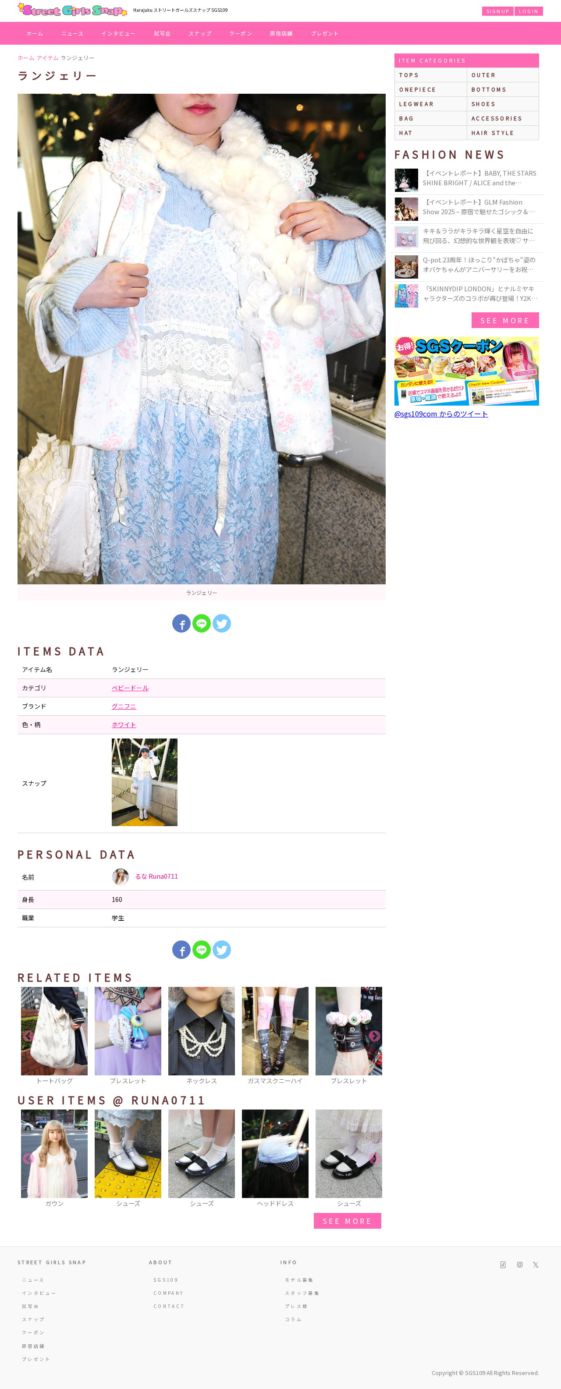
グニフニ (124, 706)
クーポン (240, 33)
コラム (293, 1319)
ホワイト (124, 724)
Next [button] (374, 1036)
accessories (497, 118)
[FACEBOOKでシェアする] (181, 623)
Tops (409, 74)
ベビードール (130, 687)
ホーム (35, 33)
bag (407, 118)
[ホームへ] (72, 10)
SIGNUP (497, 10)
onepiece (418, 89)
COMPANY (168, 1293)
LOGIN (529, 10)
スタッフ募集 (302, 1293)
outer (484, 74)
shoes (484, 103)
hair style (493, 132)
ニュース (72, 33)
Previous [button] (28, 1036)
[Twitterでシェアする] (222, 623)
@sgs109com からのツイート (441, 413)
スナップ (200, 33)
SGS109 (166, 1279)
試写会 (162, 33)
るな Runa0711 (156, 876)
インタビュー (118, 33)
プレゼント (325, 33)
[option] (202, 347)
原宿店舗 (281, 33)
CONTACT (169, 1306)
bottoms (489, 89)
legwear (416, 103)
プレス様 (296, 1306)
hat (406, 132)
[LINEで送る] (201, 623)
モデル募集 (299, 1279)
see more (348, 1221)
